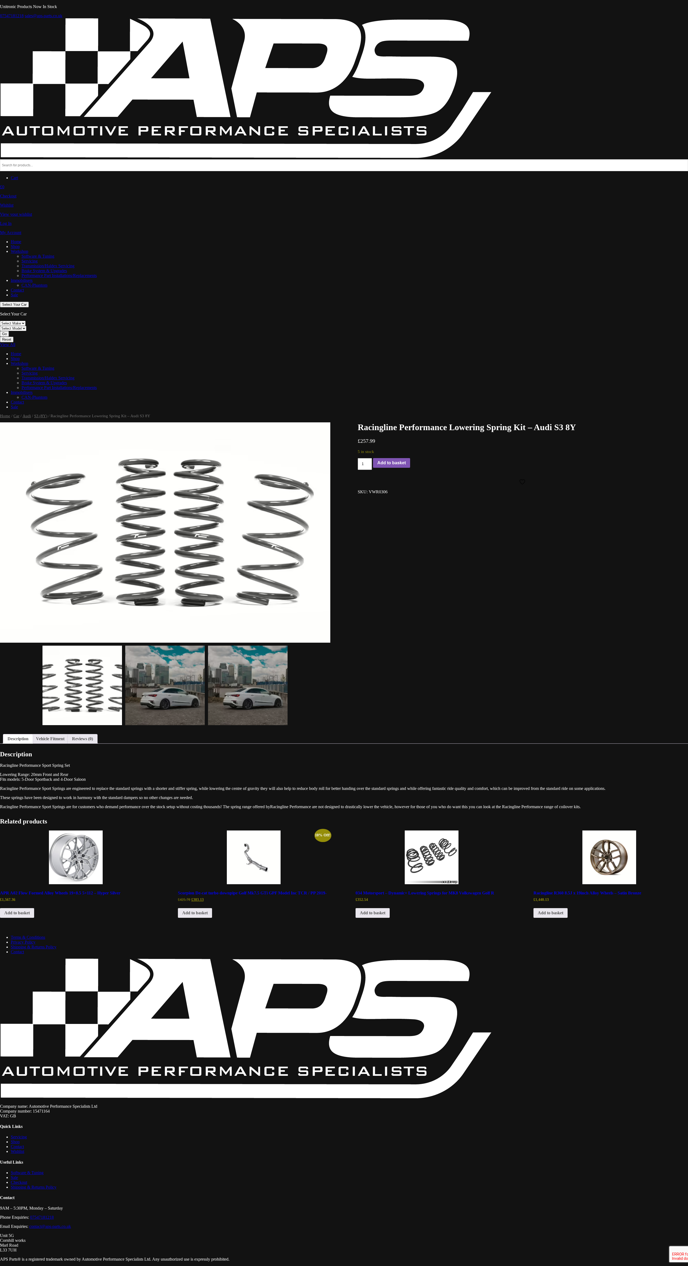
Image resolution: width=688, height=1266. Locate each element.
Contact (17, 290)
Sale (14, 295)
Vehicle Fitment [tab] (50, 738)
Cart (14, 177)
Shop (15, 246)
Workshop (19, 251)
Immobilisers (22, 280)
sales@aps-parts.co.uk (43, 15)
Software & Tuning (38, 256)
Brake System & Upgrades (44, 270)
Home (16, 241)
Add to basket (391, 463)
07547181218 (12, 15)
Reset (6, 339)
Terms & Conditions (28, 937)
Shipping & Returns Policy (33, 947)
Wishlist (17, 1151)
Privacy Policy (23, 942)
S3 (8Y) (40, 416)
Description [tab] (18, 738)
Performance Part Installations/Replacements (59, 275)
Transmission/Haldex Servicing (48, 266)
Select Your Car (14, 305)
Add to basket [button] (17, 913)
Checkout (19, 1182)
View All (7, 344)
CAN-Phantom (34, 285)
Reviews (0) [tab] (82, 738)
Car (16, 416)
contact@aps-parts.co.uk (50, 1226)
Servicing (30, 261)
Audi (27, 416)
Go (4, 334)
